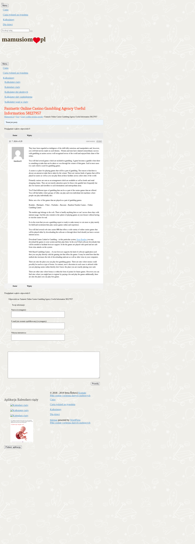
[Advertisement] (56, 55)
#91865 (99, 141)
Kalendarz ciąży (12, 87)
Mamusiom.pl (9, 117)
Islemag (53, 420)
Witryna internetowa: (18, 333)
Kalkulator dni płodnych (16, 92)
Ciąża (5, 9)
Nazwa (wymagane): (18, 310)
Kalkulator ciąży (12, 82)
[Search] (31, 31)
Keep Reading (82, 239)
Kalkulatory (8, 19)
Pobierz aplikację (13, 447)
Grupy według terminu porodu (32, 117)
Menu (4, 5)
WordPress (75, 420)
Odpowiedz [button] (90, 141)
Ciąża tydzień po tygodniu (15, 14)
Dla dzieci (8, 24)
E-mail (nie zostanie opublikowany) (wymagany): (29, 321)
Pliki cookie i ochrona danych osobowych (70, 395)
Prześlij (95, 384)
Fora (17, 117)
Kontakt (82, 393)
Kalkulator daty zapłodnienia (18, 97)
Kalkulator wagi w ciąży (16, 102)
